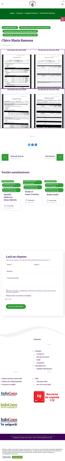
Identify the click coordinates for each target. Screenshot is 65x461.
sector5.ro (10, 206)
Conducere (40, 354)
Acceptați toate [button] (17, 457)
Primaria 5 (31, 200)
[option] (11, 193)
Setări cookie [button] (6, 457)
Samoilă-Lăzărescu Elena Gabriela (10, 197)
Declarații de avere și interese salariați (35, 27)
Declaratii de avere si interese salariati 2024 (31, 187)
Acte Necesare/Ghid (43, 384)
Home (12, 13)
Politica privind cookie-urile (12, 378)
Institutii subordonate (44, 369)
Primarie (19, 13)
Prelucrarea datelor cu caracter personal (23, 436)
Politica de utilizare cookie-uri (46, 436)
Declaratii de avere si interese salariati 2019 (20, 35)
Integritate (40, 363)
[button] (63, 19)
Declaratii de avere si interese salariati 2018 (20, 31)
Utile (37, 378)
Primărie (38, 351)
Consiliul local (40, 366)
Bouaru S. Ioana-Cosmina (32, 193)
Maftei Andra (52, 195)
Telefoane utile (41, 381)
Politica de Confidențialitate (12, 381)
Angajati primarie (31, 13)
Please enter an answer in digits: (18, 296)
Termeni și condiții (8, 384)
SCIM (38, 360)
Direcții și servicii (42, 357)
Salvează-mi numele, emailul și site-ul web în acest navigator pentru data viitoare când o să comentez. (31, 291)
